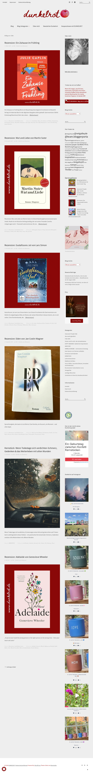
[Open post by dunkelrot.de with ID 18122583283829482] (76, 661)
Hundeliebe (17, 122)
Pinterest (74, 2)
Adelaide (34, 646)
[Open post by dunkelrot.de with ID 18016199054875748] (76, 728)
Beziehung (69, 147)
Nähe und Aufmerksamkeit (25, 648)
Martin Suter (19, 231)
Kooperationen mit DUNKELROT (71, 26)
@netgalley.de (69, 134)
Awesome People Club (71, 334)
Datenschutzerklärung (25, 2)
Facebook (72, 2)
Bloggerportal (77, 147)
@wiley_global (80, 140)
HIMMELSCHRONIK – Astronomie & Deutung (76, 349)
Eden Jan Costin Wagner (37, 432)
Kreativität (33, 122)
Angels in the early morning (77, 142)
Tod (46, 543)
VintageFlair (68, 370)
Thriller (68, 169)
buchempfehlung (68, 149)
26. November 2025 (9, 141)
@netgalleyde (80, 133)
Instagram (69, 2)
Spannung (67, 167)
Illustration (22, 122)
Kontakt (5, 2)
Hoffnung (73, 155)
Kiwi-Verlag (74, 160)
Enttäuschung (55, 121)
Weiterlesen (34, 115)
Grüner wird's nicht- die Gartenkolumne (75, 341)
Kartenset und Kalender (71, 353)
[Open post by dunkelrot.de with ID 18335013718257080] (76, 490)
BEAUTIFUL (84, 144)
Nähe (85, 162)
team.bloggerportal (77, 167)
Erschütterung (46, 432)
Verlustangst (19, 325)
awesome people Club (72, 145)
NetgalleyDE (78, 162)
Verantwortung (38, 434)
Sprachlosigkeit (21, 434)
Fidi (14, 46)
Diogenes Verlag (41, 229)
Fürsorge (12, 122)
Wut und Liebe (29, 231)
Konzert (9, 434)
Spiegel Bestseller (8, 124)
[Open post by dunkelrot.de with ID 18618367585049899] (76, 626)
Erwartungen (7, 231)
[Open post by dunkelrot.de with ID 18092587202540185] (76, 695)
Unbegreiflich (31, 434)
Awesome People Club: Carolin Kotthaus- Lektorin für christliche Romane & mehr (78, 192)
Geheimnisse (74, 150)
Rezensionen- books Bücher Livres (16, 121)
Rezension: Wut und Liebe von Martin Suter (26, 137)
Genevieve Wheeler (40, 646)
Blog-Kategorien (22, 26)
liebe (37, 122)
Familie (50, 432)
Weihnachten (25, 325)
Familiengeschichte (41, 323)
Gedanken (68, 151)
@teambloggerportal (71, 140)
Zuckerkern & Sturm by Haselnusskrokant (76, 375)
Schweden (7, 325)
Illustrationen (81, 155)
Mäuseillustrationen (43, 122)
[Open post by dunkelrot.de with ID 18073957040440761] (76, 524)
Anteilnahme (34, 121)
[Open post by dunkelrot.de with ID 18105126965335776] (76, 557)
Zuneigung (34, 325)
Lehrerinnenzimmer (70, 358)
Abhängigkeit (35, 229)
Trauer (15, 325)
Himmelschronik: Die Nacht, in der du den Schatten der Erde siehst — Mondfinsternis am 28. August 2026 (76, 278)
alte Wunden (26, 543)
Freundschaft (7, 122)
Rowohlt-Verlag (54, 122)
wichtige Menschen (70, 373)
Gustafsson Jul (48, 323)
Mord (86, 160)
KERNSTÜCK (12, 543)
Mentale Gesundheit (15, 648)
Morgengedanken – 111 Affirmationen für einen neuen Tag (82, 182)
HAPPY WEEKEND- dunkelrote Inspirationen (76, 344)
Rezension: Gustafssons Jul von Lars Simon (26, 245)
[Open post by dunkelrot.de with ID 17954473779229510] (76, 592)
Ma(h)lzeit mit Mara (70, 361)
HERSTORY (68, 346)
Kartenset (78, 157)
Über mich (36, 26)
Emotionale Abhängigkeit (51, 229)
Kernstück (36, 543)
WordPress (38, 765)
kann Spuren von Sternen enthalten (74, 351)
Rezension (67, 165)
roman (48, 122)
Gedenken (31, 543)
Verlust (43, 434)
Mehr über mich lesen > (71, 72)
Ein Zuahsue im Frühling (46, 121)
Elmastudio (54, 765)
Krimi (79, 160)
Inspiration (70, 157)
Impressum (13, 2)
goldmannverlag (73, 153)
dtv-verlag (34, 323)
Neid (55, 323)
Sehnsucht (11, 325)
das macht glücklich (70, 336)
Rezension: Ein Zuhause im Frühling (22, 42)
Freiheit (12, 231)
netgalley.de (70, 162)
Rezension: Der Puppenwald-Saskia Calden (82, 202)
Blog (12, 26)
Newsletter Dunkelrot (50, 26)
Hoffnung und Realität (49, 646)
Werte (30, 325)
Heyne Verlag (67, 155)
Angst (85, 142)
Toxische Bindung (35, 648)
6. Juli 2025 (7, 560)
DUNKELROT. (12, 765)
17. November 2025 (9, 248)
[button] (4, 769)
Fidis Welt (67, 339)
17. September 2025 (9, 342)
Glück (79, 151)
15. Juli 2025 (7, 454)
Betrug (39, 121)
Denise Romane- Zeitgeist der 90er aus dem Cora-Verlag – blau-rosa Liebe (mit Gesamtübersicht (78, 212)
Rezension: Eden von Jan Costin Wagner (24, 338)
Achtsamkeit (67, 142)
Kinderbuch (68, 160)
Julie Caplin (28, 122)
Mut (66, 162)
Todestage (49, 543)
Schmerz (16, 434)
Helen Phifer (82, 153)
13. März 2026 (8, 46)
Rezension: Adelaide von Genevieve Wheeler (26, 556)
